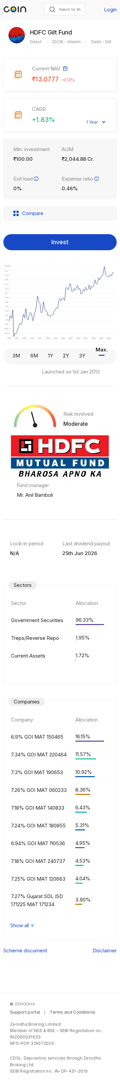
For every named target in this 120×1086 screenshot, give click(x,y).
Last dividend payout (86, 543)
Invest (60, 242)
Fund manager (33, 485)
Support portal (25, 1012)
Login (110, 9)
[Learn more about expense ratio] (96, 179)
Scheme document (25, 950)
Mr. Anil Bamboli (35, 495)
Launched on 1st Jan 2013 (71, 371)
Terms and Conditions (72, 1012)
